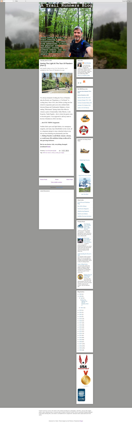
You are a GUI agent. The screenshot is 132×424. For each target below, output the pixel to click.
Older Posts (69, 179)
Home (56, 179)
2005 (80, 348)
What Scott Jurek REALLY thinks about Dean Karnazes (87, 240)
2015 (80, 327)
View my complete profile (84, 75)
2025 (80, 296)
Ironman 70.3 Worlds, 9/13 (84, 105)
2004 (80, 350)
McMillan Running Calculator (84, 216)
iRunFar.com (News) (83, 213)
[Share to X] (65, 150)
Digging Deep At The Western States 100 (88, 276)
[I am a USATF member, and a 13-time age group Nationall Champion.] (84, 369)
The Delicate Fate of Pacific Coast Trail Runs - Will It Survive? (87, 226)
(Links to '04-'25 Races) (83, 107)
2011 (80, 335)
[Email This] (62, 150)
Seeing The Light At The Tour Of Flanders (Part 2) (84, 302)
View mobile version (56, 182)
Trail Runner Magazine (83, 208)
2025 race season (47, 152)
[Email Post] (59, 150)
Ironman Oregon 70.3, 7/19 (84, 100)
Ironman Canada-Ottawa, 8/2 (85, 102)
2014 (80, 329)
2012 (80, 333)
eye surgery (61, 152)
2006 (80, 345)
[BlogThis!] (64, 150)
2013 (80, 331)
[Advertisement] (56, 165)
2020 (80, 316)
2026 (80, 294)
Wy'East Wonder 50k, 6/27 (84, 97)
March (82, 307)
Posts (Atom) (59, 187)
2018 (80, 320)
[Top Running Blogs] (86, 386)
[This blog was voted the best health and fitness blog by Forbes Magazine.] (85, 134)
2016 (80, 325)
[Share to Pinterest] (68, 150)
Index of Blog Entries (83, 264)
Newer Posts (43, 179)
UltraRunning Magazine (83, 211)
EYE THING (48, 122)
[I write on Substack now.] (84, 83)
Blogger (81, 421)
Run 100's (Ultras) (82, 206)
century (53, 152)
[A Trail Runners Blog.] (85, 124)
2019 (80, 318)
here (48, 146)
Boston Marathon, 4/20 (83, 95)
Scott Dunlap (48, 150)
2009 (80, 339)
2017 (80, 322)
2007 (80, 343)
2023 (80, 310)
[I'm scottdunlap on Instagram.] (79, 83)
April (82, 298)
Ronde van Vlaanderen (52, 100)
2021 (80, 314)
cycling (56, 152)
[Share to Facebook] (66, 150)
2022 (80, 312)
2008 (80, 341)
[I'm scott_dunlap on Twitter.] (81, 83)
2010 (80, 337)
